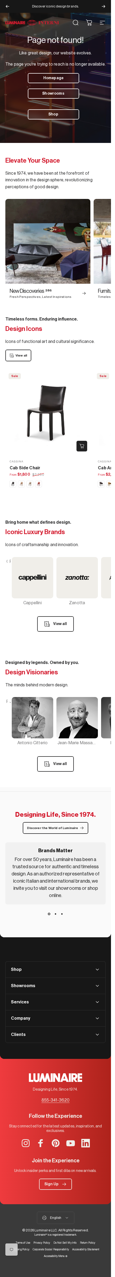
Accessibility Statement (85, 1249)
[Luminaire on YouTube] (70, 1143)
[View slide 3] (62, 914)
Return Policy (87, 1242)
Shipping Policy (20, 1249)
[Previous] (7, 6)
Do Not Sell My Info (65, 1242)
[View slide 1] (49, 914)
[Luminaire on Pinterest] (55, 1143)
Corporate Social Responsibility (51, 1249)
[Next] (103, 6)
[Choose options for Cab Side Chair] (81, 446)
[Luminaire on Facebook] (40, 1143)
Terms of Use (23, 1242)
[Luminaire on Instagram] (25, 1143)
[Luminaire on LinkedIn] (85, 1143)
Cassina (16, 461)
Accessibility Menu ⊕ (55, 1256)
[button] (55, 1184)
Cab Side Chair (25, 468)
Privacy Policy (41, 1242)
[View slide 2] (55, 914)
